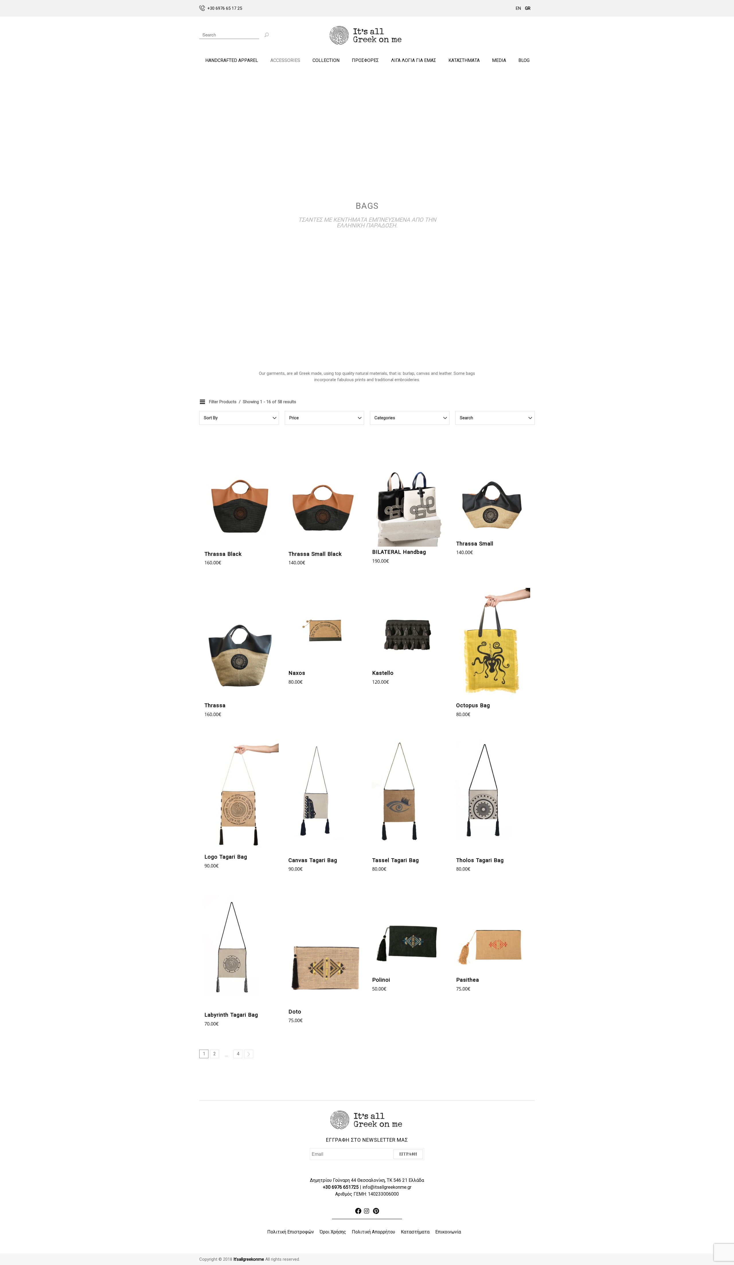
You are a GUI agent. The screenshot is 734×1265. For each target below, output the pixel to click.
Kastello (383, 673)
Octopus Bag (473, 705)
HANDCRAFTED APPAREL (231, 60)
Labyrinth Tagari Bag (231, 1015)
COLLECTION (326, 60)
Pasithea (467, 980)
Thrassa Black (223, 554)
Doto (294, 1012)
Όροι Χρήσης (333, 1232)
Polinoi (381, 980)
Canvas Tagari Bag (312, 860)
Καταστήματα (415, 1232)
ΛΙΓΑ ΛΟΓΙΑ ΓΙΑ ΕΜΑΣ (413, 60)
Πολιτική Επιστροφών (290, 1232)
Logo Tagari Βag (225, 857)
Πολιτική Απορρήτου (373, 1232)
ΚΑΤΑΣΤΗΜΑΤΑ (464, 60)
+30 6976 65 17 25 (224, 8)
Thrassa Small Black (315, 554)
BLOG (524, 60)
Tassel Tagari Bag (395, 860)
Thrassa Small (474, 544)
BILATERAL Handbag (399, 552)
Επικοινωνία (448, 1232)
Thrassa (215, 705)
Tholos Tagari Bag (480, 860)
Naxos (296, 673)
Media (499, 60)
